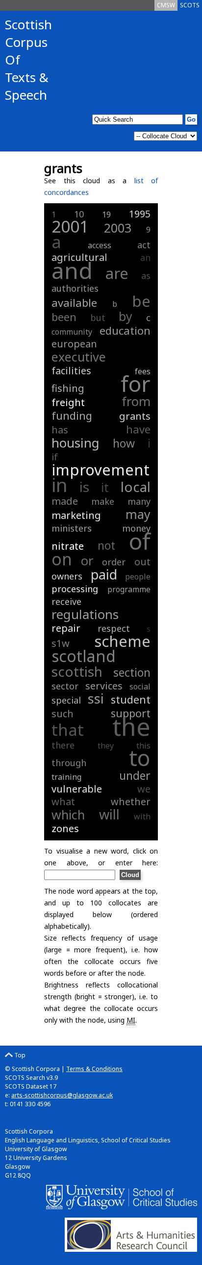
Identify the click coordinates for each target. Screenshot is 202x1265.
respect (114, 628)
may (138, 514)
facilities (71, 370)
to (140, 757)
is (84, 486)
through (68, 763)
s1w (60, 643)
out (142, 561)
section (132, 672)
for (136, 383)
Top (19, 1055)
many (139, 501)
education (125, 330)
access (99, 245)
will (109, 814)
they (106, 745)
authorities (75, 288)
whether (131, 801)
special (66, 700)
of (139, 541)
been (63, 316)
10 (79, 214)
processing (74, 589)
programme (129, 589)
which (68, 814)
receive (66, 601)
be (141, 301)
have (138, 429)
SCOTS (190, 5)
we (144, 788)
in (59, 484)
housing (75, 442)
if (54, 457)
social (140, 686)
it (105, 487)
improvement (100, 469)
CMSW (166, 5)
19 (106, 214)
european (74, 343)
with (142, 816)
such (62, 713)
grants (135, 416)
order (114, 562)
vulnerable (76, 788)
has (59, 429)
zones (65, 828)
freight (68, 402)
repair (65, 628)
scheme (122, 641)
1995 (140, 213)
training (66, 777)
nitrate (67, 546)
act (144, 245)
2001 (70, 226)
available (74, 302)
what (63, 801)
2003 (117, 227)
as (146, 275)
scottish (76, 671)
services (104, 685)
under (135, 775)
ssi (96, 698)
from (136, 401)
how (124, 443)
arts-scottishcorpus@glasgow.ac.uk (62, 1095)
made (64, 501)
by (125, 316)
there (63, 745)
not (106, 545)
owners (66, 576)
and (72, 270)
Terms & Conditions (94, 1069)
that (67, 730)
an (145, 257)
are (116, 273)
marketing (76, 515)
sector (64, 686)
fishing (67, 388)
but (97, 317)
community (71, 331)
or (87, 560)
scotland (83, 655)
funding (71, 415)
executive (78, 356)
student (131, 699)
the (131, 726)
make (102, 501)
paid (104, 574)
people (138, 576)
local (136, 486)
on (61, 559)
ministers (71, 528)
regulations (85, 614)
